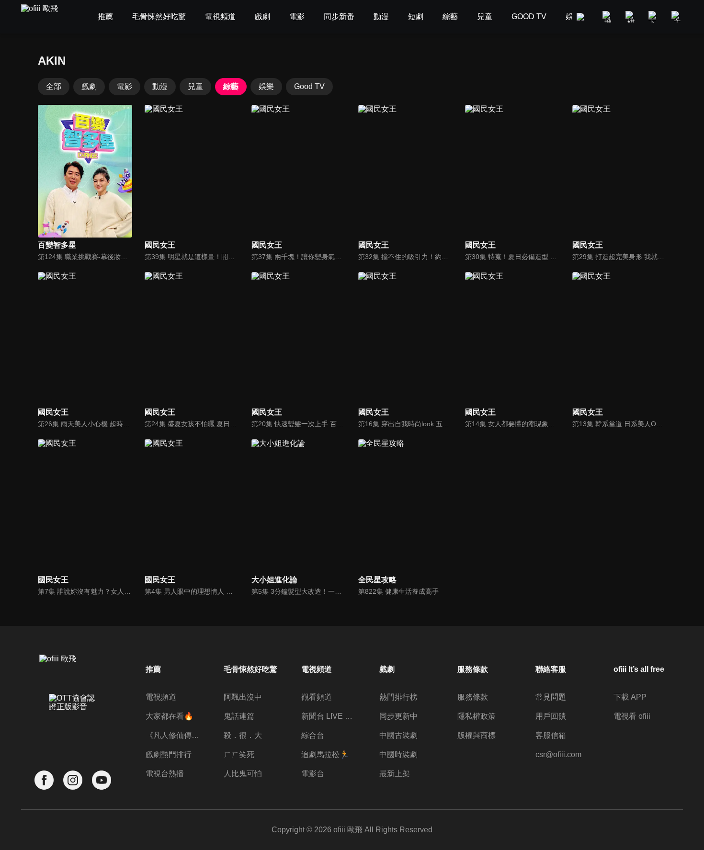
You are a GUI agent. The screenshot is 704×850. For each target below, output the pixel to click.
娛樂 (266, 86)
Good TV (309, 86)
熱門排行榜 (398, 697)
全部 (53, 86)
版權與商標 (476, 735)
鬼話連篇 (239, 716)
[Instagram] (72, 780)
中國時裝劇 (398, 754)
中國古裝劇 (398, 735)
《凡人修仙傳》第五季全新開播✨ (174, 735)
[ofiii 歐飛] (45, 17)
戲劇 (89, 86)
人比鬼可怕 (243, 774)
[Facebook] (44, 780)
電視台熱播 (165, 774)
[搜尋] (608, 17)
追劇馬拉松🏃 (325, 754)
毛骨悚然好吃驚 (250, 669)
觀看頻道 (316, 697)
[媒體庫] (631, 17)
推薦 (153, 669)
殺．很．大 (243, 735)
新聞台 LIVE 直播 (329, 716)
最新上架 (394, 774)
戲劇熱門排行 (169, 754)
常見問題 (550, 697)
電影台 (312, 774)
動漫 (160, 86)
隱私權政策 (476, 716)
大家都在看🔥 (169, 716)
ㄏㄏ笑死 (239, 754)
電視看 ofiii (631, 716)
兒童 (195, 86)
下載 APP (630, 697)
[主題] (677, 17)
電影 (124, 86)
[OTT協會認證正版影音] (73, 723)
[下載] (654, 17)
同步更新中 (398, 716)
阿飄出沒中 (243, 697)
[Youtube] (101, 780)
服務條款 (472, 697)
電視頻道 (161, 697)
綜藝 (230, 86)
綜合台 (312, 735)
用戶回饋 (550, 716)
